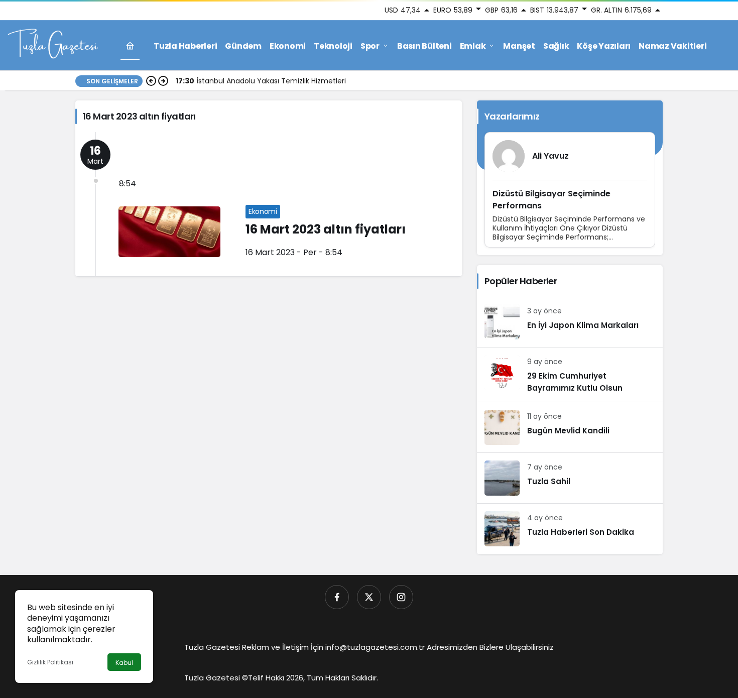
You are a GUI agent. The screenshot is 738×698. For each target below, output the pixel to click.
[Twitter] (369, 597)
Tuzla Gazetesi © (216, 677)
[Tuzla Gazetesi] (53, 45)
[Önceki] (151, 81)
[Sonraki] (163, 81)
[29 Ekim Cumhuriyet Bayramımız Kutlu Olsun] (570, 374)
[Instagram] (401, 597)
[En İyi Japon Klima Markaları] (570, 322)
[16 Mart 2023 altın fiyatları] (268, 204)
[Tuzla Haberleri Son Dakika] (570, 529)
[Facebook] (337, 597)
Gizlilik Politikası (50, 662)
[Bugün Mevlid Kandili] (570, 427)
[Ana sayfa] (130, 46)
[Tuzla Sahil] (570, 478)
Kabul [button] (124, 662)
